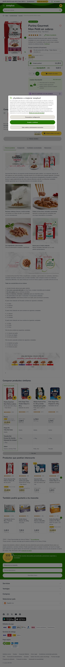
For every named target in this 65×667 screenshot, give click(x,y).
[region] (32, 113)
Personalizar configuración (32, 117)
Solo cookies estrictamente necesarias (32, 127)
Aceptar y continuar (32, 122)
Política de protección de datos (36, 113)
